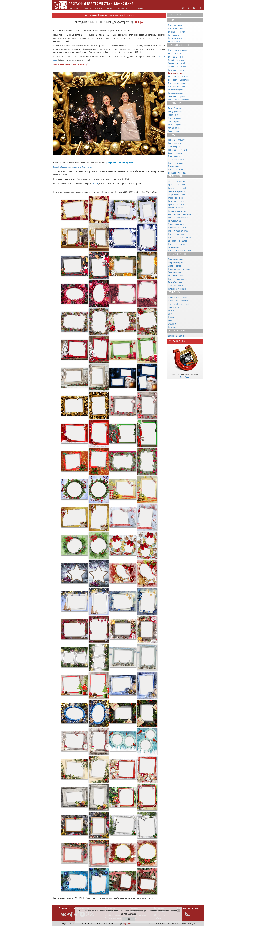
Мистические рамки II (177, 86)
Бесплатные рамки (177, 330)
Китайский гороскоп (177, 288)
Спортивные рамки (176, 259)
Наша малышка (175, 38)
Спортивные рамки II (177, 262)
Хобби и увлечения (177, 254)
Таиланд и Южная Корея (178, 304)
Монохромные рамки (177, 227)
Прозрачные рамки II (177, 188)
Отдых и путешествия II (178, 300)
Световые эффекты (176, 191)
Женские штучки (175, 285)
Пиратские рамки (175, 275)
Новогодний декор (176, 201)
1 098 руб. (139, 22)
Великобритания (175, 310)
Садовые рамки (175, 146)
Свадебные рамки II (176, 63)
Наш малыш (173, 35)
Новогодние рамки (176, 70)
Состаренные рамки (177, 224)
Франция (172, 324)
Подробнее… (185, 377)
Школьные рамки (175, 28)
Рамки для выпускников (178, 99)
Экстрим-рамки (174, 265)
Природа (172, 134)
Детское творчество (176, 31)
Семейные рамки (175, 25)
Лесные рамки (174, 166)
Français (73, 923)
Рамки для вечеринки (177, 50)
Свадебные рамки (176, 60)
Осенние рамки (174, 131)
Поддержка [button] (122, 8)
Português (100, 923)
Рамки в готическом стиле (179, 250)
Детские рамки (174, 41)
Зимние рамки (174, 121)
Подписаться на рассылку (188, 908)
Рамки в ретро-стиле (177, 244)
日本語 (118, 923)
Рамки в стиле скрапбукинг (180, 214)
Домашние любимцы (177, 172)
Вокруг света (174, 292)
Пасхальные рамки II (177, 93)
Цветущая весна (175, 111)
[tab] (185, 15)
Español (91, 923)
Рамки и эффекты (126, 162)
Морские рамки (175, 156)
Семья (171, 20)
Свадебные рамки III (177, 66)
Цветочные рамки (175, 143)
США (170, 314)
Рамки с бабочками (176, 139)
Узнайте (95, 183)
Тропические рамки (176, 159)
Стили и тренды (176, 176)
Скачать (87, 8)
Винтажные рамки (176, 221)
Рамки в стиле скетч (176, 234)
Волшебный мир (175, 282)
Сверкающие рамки (176, 194)
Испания (171, 320)
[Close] (178, 910)
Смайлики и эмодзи (176, 181)
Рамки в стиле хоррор (177, 279)
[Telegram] (70, 914)
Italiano (110, 923)
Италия (171, 317)
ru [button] (199, 8)
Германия (172, 327)
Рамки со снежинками (177, 149)
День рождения (175, 53)
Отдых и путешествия (177, 297)
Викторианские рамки (177, 240)
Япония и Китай (175, 307)
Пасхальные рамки (176, 89)
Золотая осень (174, 118)
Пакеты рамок (175, 14)
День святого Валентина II (179, 79)
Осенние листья (175, 153)
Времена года (175, 103)
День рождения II (175, 56)
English (65, 923)
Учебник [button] (109, 8)
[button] (61, 113)
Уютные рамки (174, 247)
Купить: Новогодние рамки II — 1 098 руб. (70, 64)
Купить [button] (98, 8)
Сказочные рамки (175, 272)
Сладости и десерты (177, 211)
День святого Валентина (178, 76)
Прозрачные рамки (176, 184)
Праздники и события (179, 45)
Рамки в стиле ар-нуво (178, 231)
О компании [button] (137, 8)
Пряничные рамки (176, 204)
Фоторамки (111, 162)
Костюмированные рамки (179, 269)
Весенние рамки (175, 124)
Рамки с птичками (176, 163)
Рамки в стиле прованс (178, 217)
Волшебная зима (175, 108)
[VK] (63, 914)
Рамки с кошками (175, 169)
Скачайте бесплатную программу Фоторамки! (72, 167)
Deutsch (82, 923)
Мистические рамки (176, 83)
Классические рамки (177, 197)
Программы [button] (74, 8)
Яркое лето (173, 114)
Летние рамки (174, 128)
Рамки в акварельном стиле (180, 237)
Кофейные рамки (175, 207)
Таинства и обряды (176, 96)
